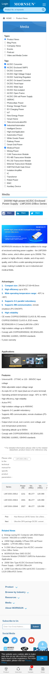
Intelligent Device (14, 128)
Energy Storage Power (16, 106)
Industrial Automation (15, 125)
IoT (8, 112)
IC (7, 173)
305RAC (10, 100)
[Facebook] (23, 640)
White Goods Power (15, 138)
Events (9, 49)
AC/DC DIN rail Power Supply (19, 96)
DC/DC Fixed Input (14, 84)
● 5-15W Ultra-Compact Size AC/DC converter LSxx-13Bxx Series (22, 548)
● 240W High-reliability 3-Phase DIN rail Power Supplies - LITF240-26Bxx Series (22, 542)
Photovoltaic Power (15, 103)
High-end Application (15, 132)
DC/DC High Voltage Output (18, 74)
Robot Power (12, 180)
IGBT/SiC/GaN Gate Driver (18, 167)
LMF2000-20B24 (11, 500)
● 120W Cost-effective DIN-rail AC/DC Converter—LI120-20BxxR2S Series (24, 570)
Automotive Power (14, 135)
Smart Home (12, 119)
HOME (9, 18)
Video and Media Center (17, 55)
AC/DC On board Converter (18, 80)
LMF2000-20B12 (11, 494)
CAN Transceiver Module (17, 154)
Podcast (10, 52)
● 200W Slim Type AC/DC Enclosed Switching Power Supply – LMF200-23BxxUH (22, 564)
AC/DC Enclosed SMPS (17, 68)
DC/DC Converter (14, 71)
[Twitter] (14, 640)
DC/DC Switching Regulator (18, 77)
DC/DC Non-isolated (15, 90)
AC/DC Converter (14, 64)
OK (42, 658)
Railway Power (13, 141)
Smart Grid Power (14, 145)
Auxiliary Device (13, 186)
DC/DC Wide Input (14, 87)
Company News (13, 46)
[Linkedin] (5, 640)
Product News (22, 18)
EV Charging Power (15, 109)
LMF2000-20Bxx (22, 459)
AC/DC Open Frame (15, 93)
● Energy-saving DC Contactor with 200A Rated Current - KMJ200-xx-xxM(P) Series (23, 536)
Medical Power (13, 148)
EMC (8, 183)
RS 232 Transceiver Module (18, 161)
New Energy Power (15, 116)
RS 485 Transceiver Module (18, 157)
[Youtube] (31, 640)
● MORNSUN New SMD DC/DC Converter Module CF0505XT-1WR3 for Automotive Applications (23, 556)
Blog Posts (11, 43)
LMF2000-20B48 (11, 506)
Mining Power (12, 151)
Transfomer (11, 177)
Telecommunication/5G (16, 122)
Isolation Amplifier (14, 170)
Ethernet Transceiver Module (19, 164)
